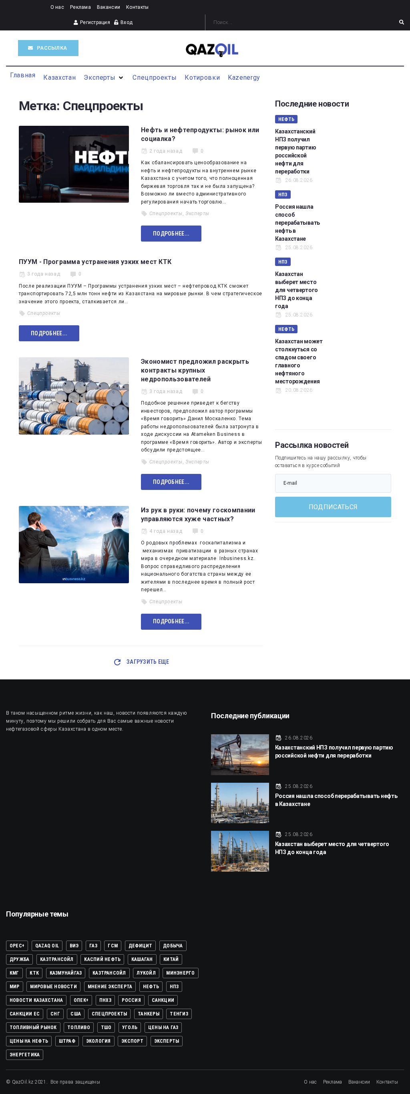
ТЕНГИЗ (179, 1014)
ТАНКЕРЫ (148, 1014)
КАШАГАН (142, 959)
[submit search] (401, 22)
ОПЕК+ (81, 1000)
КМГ (14, 973)
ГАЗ (93, 946)
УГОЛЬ (129, 1027)
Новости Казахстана (36, 1000)
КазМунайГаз (66, 973)
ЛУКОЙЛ (146, 973)
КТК (34, 973)
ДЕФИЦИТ (141, 946)
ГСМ (113, 946)
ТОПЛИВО (78, 1027)
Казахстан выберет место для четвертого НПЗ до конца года (296, 290)
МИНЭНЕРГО (180, 973)
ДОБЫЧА (173, 946)
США (75, 1014)
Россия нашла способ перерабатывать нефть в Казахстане (297, 222)
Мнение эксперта (110, 986)
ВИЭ (74, 946)
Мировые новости (53, 986)
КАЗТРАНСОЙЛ (57, 959)
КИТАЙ (171, 959)
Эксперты (197, 213)
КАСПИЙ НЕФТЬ (102, 959)
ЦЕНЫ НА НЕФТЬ (29, 1041)
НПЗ (282, 194)
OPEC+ (17, 946)
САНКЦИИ (163, 1000)
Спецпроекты (166, 213)
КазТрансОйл (109, 973)
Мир (15, 986)
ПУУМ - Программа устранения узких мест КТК (96, 262)
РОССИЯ (131, 1000)
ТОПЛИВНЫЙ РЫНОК (33, 1027)
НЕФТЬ (286, 119)
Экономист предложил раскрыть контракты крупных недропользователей (195, 370)
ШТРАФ (67, 1041)
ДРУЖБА (19, 959)
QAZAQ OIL (47, 946)
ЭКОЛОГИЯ (98, 1041)
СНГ (55, 1014)
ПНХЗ (105, 1000)
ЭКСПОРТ (132, 1041)
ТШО (106, 1027)
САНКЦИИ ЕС (25, 1014)
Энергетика (25, 1055)
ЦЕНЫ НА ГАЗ (163, 1027)
